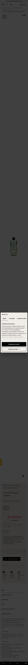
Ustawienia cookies (13, 349)
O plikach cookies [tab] (21, 318)
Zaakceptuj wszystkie (14, 344)
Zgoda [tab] (4, 318)
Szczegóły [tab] (12, 318)
